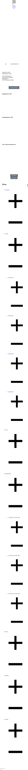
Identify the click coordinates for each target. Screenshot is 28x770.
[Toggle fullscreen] (3, 768)
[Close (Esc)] (0, 768)
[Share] (2, 768)
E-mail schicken (14, 87)
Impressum (14, 177)
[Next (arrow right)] (2, 769)
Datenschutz (14, 175)
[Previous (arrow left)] (0, 769)
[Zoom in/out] (4, 768)
